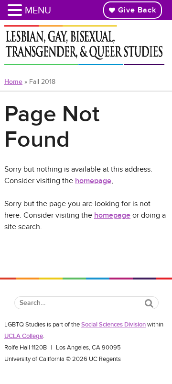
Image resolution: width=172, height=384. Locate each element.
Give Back (136, 10)
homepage (93, 180)
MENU (38, 10)
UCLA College (23, 336)
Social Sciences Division (113, 324)
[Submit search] (149, 303)
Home (13, 81)
